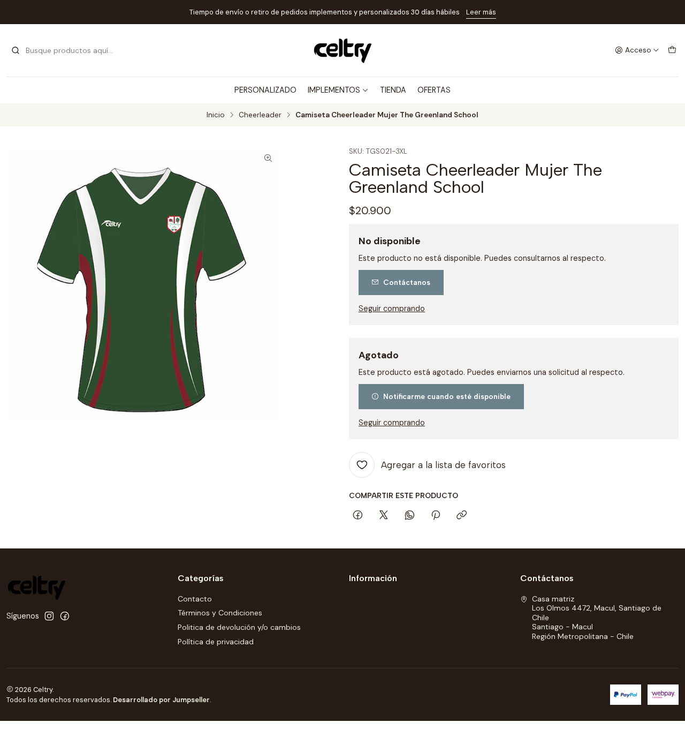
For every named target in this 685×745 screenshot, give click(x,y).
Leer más (481, 12)
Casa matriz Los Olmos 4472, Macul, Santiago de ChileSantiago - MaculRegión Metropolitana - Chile (596, 617)
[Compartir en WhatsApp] (409, 515)
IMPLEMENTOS (334, 90)
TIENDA (393, 90)
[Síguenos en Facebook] (64, 616)
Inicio (216, 115)
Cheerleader (260, 115)
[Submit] (15, 50)
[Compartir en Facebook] (358, 515)
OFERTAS (434, 90)
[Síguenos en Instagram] (49, 616)
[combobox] (65, 50)
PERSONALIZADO (265, 90)
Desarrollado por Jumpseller (161, 699)
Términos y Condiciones (220, 613)
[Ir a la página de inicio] (342, 50)
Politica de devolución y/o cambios (239, 627)
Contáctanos (406, 282)
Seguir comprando (392, 308)
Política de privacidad (216, 641)
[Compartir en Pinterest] (436, 515)
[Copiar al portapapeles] (461, 515)
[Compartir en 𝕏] (384, 515)
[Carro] (672, 50)
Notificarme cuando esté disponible (447, 396)
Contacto (195, 599)
